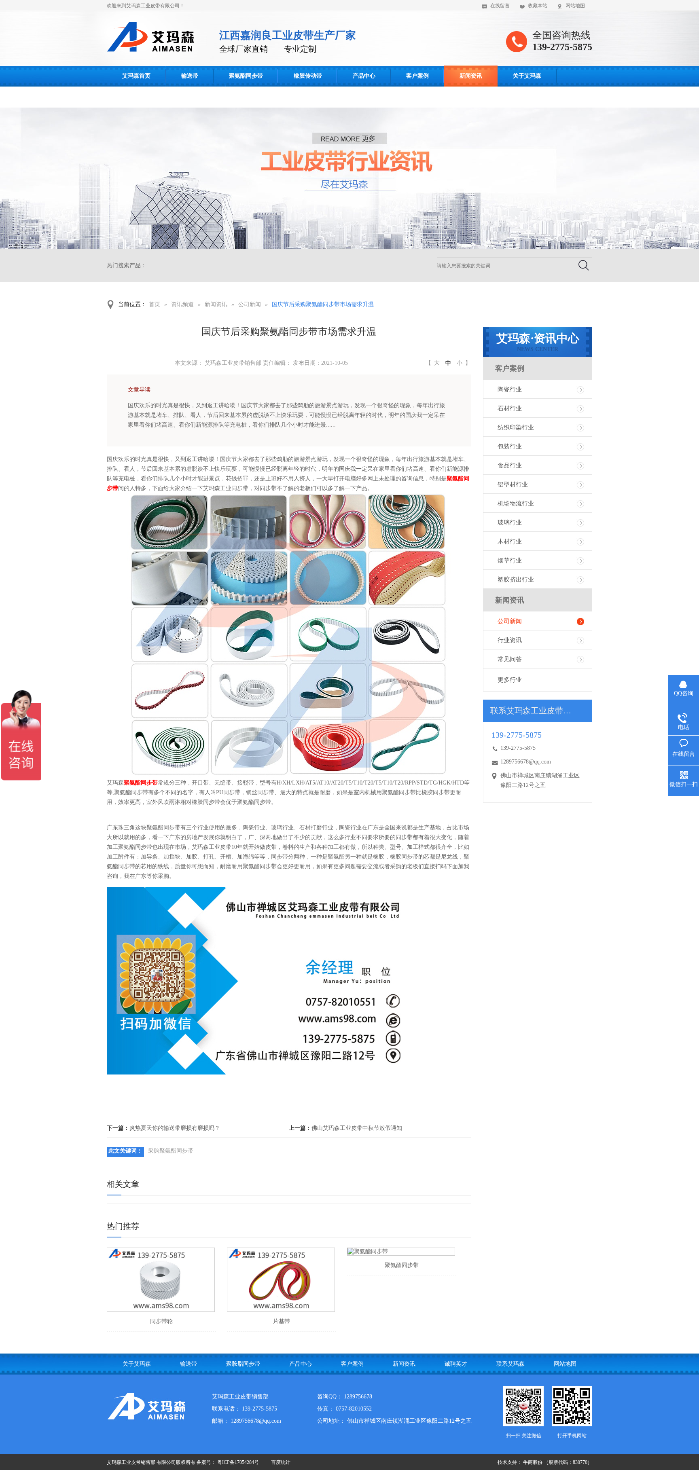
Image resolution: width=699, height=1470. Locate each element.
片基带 (281, 1321)
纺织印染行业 (516, 427)
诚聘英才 (456, 1364)
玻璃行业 (510, 522)
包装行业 (510, 446)
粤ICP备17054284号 (238, 1462)
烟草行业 (510, 560)
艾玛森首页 (136, 76)
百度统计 (280, 1462)
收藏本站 (537, 5)
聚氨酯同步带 (246, 76)
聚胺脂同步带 (243, 1364)
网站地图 (575, 5)
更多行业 (510, 680)
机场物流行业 (516, 503)
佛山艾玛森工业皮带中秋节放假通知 (356, 1128)
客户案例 (417, 76)
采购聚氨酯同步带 (170, 1151)
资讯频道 (182, 304)
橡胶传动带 (308, 76)
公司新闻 (249, 304)
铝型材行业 (513, 484)
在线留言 (500, 5)
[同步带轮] (160, 1279)
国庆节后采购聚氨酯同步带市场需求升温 (323, 304)
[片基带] (281, 1279)
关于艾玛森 (527, 76)
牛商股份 (532, 1462)
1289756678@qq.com (525, 762)
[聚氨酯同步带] (401, 1251)
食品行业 (510, 465)
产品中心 (364, 76)
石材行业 (510, 408)
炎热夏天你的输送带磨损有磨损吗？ (174, 1128)
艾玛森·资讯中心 (537, 342)
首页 (154, 304)
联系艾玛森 (136, 97)
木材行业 (510, 541)
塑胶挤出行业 (516, 579)
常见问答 (510, 659)
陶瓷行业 (510, 389)
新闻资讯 (471, 76)
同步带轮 (161, 1321)
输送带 (189, 76)
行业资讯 (510, 640)
